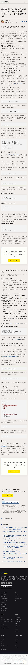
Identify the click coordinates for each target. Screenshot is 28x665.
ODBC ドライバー (4, 594)
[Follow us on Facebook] (22, 21)
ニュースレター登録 (4, 645)
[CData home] (5, 1)
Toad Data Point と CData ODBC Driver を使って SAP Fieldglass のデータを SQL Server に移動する (15, 543)
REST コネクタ (3, 604)
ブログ (2, 641)
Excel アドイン (3, 606)
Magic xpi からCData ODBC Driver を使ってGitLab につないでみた (13, 558)
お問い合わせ (5, 586)
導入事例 (2, 639)
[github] (9, 583)
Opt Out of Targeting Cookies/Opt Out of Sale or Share (14, 663)
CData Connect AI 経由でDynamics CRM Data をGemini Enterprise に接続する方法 (14, 550)
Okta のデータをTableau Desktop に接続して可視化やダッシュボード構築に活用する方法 (15, 528)
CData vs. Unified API (5, 628)
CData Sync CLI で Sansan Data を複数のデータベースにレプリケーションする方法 (15, 547)
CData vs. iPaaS (4, 626)
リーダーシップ (17, 625)
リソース (2, 643)
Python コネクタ (4, 600)
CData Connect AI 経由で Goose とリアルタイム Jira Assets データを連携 (14, 536)
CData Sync (17, 594)
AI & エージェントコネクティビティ (7, 622)
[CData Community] (11, 583)
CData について (17, 617)
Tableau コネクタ (4, 610)
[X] (4, 583)
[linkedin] (2, 583)
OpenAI (16, 647)
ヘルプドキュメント (18, 83)
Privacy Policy (5, 660)
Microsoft (16, 643)
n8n (15, 645)
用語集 (2, 647)
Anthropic (16, 638)
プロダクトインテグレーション (6, 619)
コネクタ (2, 617)
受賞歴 (16, 623)
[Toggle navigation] (25, 1)
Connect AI (17, 596)
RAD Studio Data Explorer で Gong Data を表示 (14, 561)
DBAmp (16, 600)
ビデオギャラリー (4, 649)
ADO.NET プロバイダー (5, 598)
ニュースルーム (17, 621)
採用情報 (16, 629)
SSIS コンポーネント (18, 598)
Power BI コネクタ (4, 608)
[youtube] (6, 583)
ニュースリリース (18, 619)
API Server (3, 602)
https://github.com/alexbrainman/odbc (10, 356)
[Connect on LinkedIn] (26, 21)
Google (16, 641)
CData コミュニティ (4, 638)
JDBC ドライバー (4, 596)
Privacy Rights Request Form (19, 661)
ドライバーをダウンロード (13, 154)
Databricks (17, 639)
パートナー (3, 624)
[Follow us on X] (24, 21)
